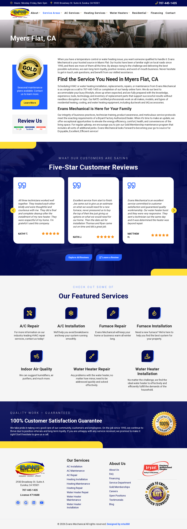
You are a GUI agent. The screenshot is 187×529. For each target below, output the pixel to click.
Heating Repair (75, 488)
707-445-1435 (167, 3)
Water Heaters (119, 12)
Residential (139, 12)
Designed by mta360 (118, 524)
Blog (111, 504)
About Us (114, 469)
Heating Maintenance (78, 483)
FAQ (111, 474)
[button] (29, 323)
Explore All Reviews (79, 257)
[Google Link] (26, 503)
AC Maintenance (76, 470)
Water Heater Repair (78, 492)
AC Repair (72, 475)
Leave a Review (110, 257)
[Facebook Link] (18, 503)
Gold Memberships (119, 487)
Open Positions (117, 495)
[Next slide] (174, 210)
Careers (113, 491)
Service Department (120, 482)
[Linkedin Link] (34, 503)
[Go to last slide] (13, 210)
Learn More (30, 103)
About (34, 12)
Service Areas (51, 12)
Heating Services (94, 12)
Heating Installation (77, 479)
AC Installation (74, 466)
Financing (157, 12)
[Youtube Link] (42, 503)
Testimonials (116, 499)
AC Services (72, 12)
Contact (171, 12)
